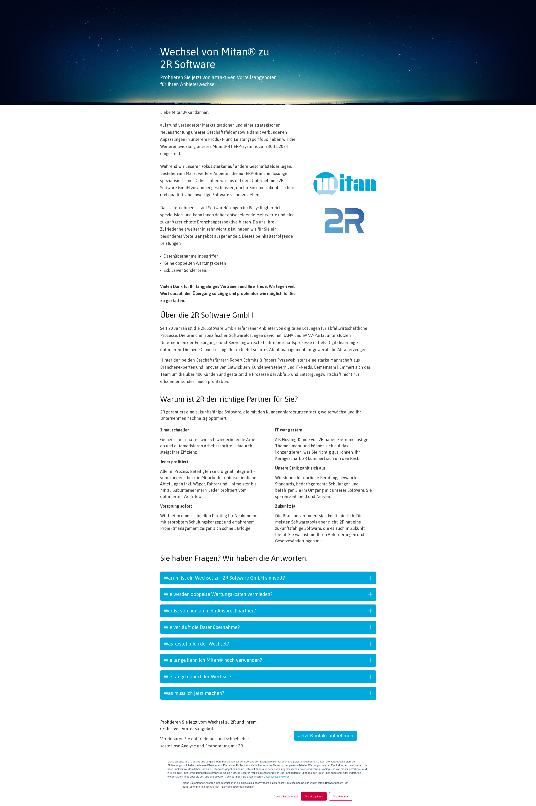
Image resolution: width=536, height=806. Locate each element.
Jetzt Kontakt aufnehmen (325, 735)
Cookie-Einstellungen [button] (286, 796)
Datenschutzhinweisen (277, 776)
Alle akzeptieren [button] (314, 796)
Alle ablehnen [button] (341, 796)
